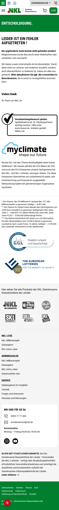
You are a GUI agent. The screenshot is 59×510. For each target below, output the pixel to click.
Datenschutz (7, 491)
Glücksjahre (7, 345)
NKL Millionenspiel (10, 340)
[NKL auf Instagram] (7, 441)
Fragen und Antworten (13, 394)
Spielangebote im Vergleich (15, 385)
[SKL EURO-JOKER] (28, 318)
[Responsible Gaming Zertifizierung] (29, 265)
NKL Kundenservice (55, 3)
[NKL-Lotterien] (22, 10)
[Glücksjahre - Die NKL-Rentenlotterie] (46, 305)
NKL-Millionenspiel (11, 360)
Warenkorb (44, 10)
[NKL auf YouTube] (15, 441)
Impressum (20, 491)
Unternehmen (8, 487)
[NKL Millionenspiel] (10, 305)
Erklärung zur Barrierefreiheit (14, 494)
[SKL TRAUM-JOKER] (46, 318)
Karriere (19, 487)
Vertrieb (5, 389)
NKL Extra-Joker (10, 349)
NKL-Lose (7, 335)
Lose (53, 10)
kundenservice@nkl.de (22, 422)
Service (6, 380)
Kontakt (32, 494)
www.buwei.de (22, 128)
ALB (36, 487)
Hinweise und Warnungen (14, 398)
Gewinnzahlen (40, 3)
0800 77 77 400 (18, 416)
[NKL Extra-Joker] (28, 305)
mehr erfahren (9, 474)
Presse (28, 487)
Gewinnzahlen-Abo (11, 373)
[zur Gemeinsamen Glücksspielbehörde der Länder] (29, 241)
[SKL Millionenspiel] (10, 318)
